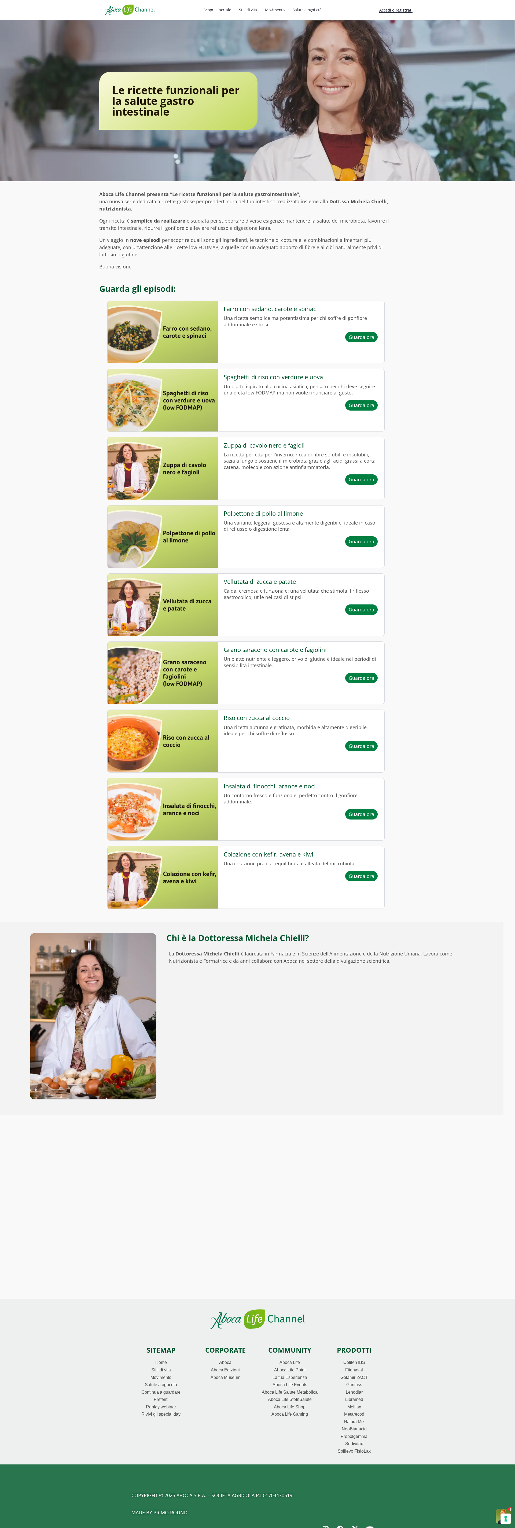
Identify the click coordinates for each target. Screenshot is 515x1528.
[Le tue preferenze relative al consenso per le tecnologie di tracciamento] (506, 1519)
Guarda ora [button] (363, 337)
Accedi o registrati (396, 10)
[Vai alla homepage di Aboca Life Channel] (129, 9)
